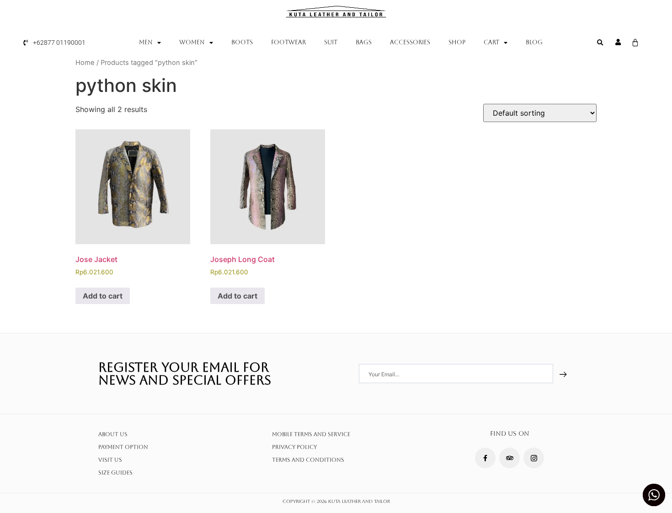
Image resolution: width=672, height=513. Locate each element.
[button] (600, 42)
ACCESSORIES (410, 42)
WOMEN (192, 42)
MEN (146, 42)
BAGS (364, 42)
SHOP (456, 42)
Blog (534, 42)
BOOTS (242, 42)
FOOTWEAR (288, 42)
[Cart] (635, 43)
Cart (491, 42)
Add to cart (103, 295)
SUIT (330, 42)
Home (85, 63)
